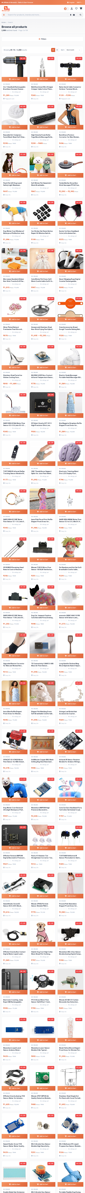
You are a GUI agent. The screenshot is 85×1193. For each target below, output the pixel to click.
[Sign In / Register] (72, 9)
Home (4, 22)
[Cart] (81, 9)
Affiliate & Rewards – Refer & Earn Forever (18, 2)
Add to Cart (16, 79)
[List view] (57, 50)
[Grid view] (53, 50)
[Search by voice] (71, 15)
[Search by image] (75, 15)
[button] (66, 8)
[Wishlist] (76, 9)
